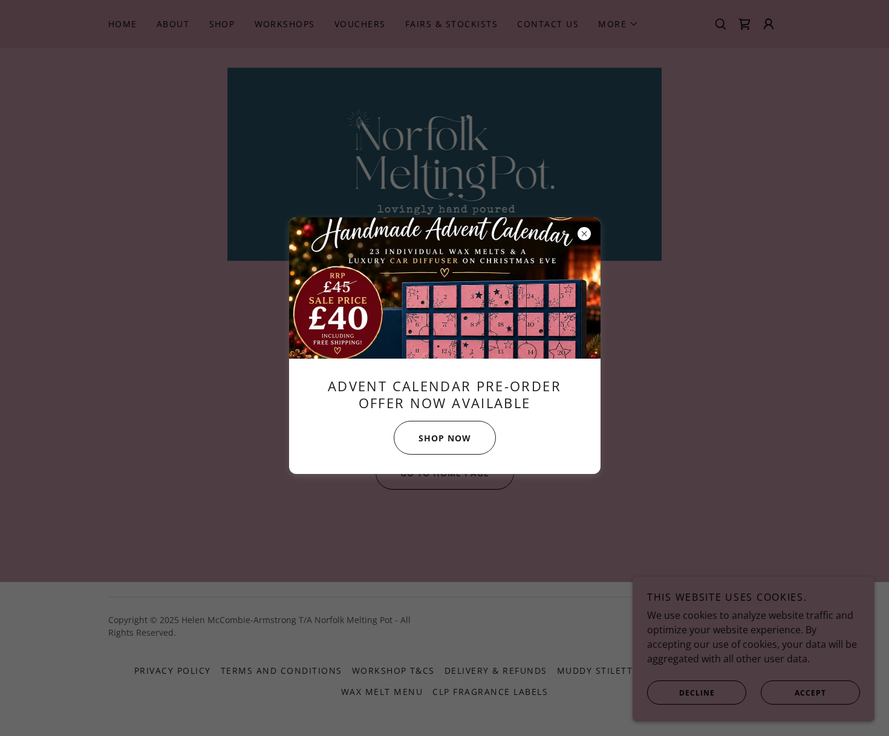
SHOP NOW (444, 438)
